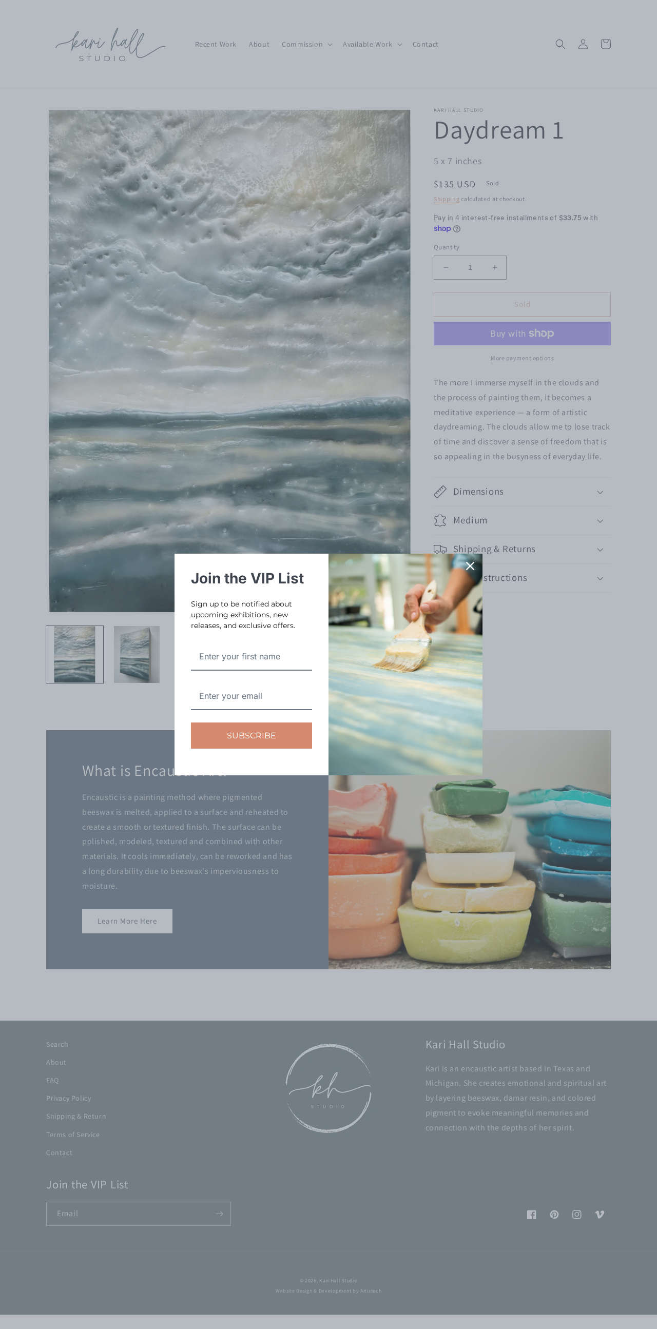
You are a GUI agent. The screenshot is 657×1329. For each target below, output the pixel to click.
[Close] (470, 566)
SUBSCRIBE (251, 735)
